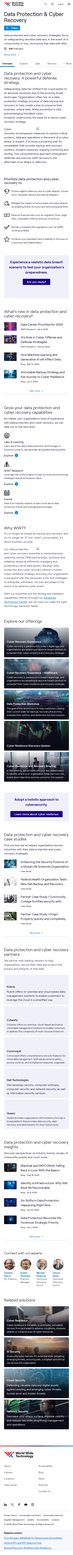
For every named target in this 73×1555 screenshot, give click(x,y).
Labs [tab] (37, 63)
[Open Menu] (69, 4)
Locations (9, 1478)
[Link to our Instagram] (32, 1504)
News (41, 1478)
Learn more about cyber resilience (36, 814)
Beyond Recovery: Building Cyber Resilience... (28, 1547)
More (69, 63)
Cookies (55, 1519)
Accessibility (43, 1519)
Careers (8, 1472)
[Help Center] (52, 4)
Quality (31, 1519)
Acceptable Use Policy (30, 1515)
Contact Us (44, 1491)
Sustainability (45, 1465)
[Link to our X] (12, 1504)
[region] (36, 1269)
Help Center (10, 1484)
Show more (10, 54)
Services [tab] (52, 63)
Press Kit (43, 1484)
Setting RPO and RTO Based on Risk (23, 1542)
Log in (60, 4)
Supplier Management (14, 1519)
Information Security (53, 1515)
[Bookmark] (13, 326)
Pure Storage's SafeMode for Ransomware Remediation (33, 1537)
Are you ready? (36, 281)
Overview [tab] (7, 63)
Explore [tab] (24, 63)
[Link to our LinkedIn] (5, 1504)
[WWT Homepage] (14, 4)
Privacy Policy (10, 1515)
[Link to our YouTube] (25, 1504)
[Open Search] (45, 4)
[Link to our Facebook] (19, 1504)
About (7, 1465)
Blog (41, 1472)
